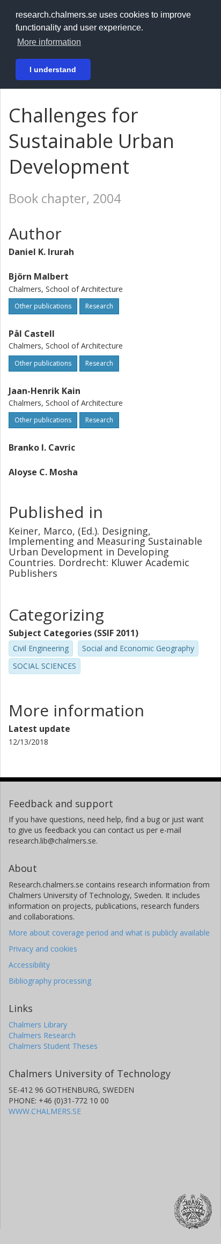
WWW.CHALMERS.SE (45, 1111)
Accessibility (29, 965)
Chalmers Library (38, 1024)
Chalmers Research (42, 1035)
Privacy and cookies (43, 949)
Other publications (42, 306)
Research (99, 306)
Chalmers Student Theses (53, 1046)
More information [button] (49, 42)
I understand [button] (53, 69)
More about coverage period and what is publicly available (109, 933)
